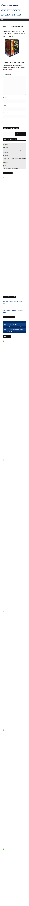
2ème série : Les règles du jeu (10, 324)
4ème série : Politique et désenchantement (13, 329)
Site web (5, 113)
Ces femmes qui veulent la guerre (11, 168)
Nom (5, 97)
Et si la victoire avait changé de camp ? (12, 150)
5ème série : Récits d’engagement (11, 331)
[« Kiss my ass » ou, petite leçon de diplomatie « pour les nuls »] (6, 155)
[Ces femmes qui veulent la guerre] (6, 164)
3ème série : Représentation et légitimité (13, 326)
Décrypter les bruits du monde (9, 5)
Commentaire (7, 74)
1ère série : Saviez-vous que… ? (11, 322)
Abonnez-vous (20, 133)
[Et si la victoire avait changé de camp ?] (6, 146)
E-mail (5, 105)
